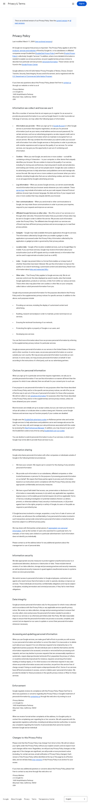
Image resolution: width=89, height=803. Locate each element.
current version (61, 21)
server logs (20, 190)
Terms (34, 799)
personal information (50, 62)
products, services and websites (24, 51)
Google (6, 799)
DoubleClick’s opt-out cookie (54, 431)
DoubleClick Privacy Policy (45, 53)
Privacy (27, 799)
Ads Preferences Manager (34, 428)
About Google (16, 799)
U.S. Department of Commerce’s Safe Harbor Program (32, 76)
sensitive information (38, 396)
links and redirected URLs (39, 269)
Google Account (59, 126)
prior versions (37, 760)
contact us (67, 83)
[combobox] (75, 799)
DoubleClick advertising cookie (36, 420)
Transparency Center (47, 799)
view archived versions (43, 41)
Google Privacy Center (30, 64)
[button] (4, 4)
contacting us (35, 696)
